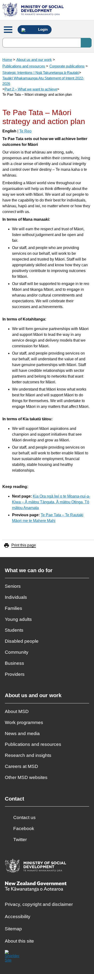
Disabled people (22, 641)
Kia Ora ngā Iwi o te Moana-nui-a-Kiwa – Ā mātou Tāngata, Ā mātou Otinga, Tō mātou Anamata (51, 502)
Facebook (23, 828)
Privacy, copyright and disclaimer (39, 904)
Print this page (23, 545)
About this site (19, 941)
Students (14, 630)
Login (42, 29)
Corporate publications (67, 66)
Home (7, 60)
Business (14, 663)
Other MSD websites (26, 777)
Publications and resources (23, 66)
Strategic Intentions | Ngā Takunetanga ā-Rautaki (40, 73)
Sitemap (13, 928)
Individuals (16, 597)
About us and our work (34, 60)
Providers (15, 674)
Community (16, 652)
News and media (22, 733)
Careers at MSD (21, 766)
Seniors (13, 586)
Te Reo (25, 131)
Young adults (18, 619)
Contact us (24, 817)
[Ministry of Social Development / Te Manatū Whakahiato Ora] (33, 10)
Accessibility (17, 916)
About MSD (17, 711)
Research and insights (28, 755)
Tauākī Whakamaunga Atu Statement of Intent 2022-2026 (43, 81)
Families (13, 608)
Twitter (20, 839)
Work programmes (24, 722)
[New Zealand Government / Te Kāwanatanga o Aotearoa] (36, 887)
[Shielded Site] (12, 957)
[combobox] (47, 43)
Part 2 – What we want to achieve (31, 89)
